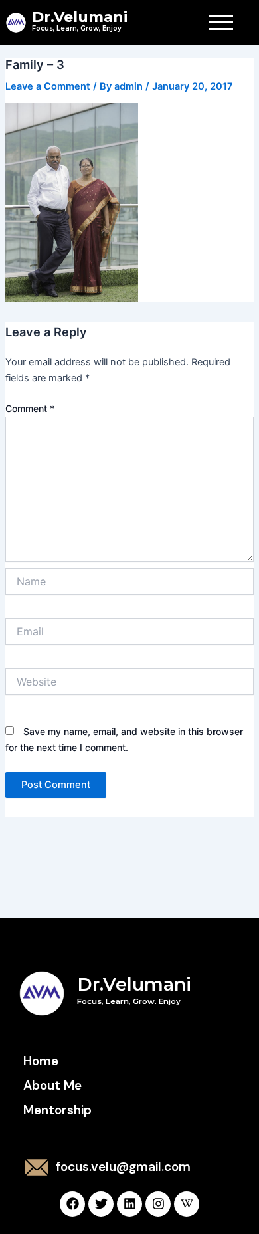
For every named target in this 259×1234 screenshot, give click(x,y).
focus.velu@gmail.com (123, 1166)
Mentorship (57, 1110)
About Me (52, 1085)
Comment (29, 408)
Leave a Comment (47, 86)
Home (40, 1061)
